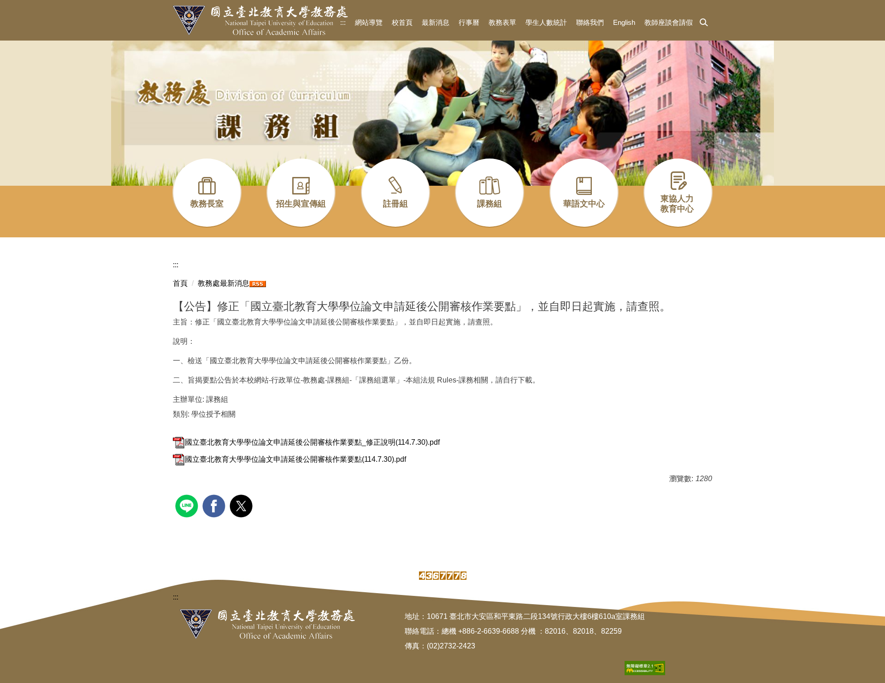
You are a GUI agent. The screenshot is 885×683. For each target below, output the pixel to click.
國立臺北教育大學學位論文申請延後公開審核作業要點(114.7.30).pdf (295, 459)
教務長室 (207, 203)
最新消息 (435, 22)
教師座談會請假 (668, 22)
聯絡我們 (590, 22)
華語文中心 (584, 203)
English (624, 22)
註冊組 (395, 203)
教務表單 (502, 22)
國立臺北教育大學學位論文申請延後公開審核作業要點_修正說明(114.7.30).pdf (312, 442)
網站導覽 (369, 22)
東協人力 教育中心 (677, 204)
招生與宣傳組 (301, 203)
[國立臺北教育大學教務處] (260, 20)
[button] (704, 23)
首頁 (180, 283)
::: (343, 22)
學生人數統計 (546, 22)
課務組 (489, 203)
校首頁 (402, 22)
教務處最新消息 (223, 283)
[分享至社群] (188, 505)
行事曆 (469, 22)
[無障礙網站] (645, 667)
